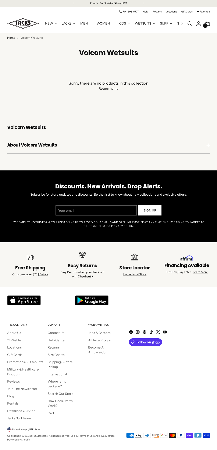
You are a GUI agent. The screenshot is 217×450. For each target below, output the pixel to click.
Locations (14, 347)
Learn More (200, 272)
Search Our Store (60, 394)
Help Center (57, 340)
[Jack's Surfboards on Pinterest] (144, 333)
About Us (14, 333)
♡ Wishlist (15, 340)
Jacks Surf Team (19, 418)
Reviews (13, 381)
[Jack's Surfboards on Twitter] (158, 333)
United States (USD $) (24, 429)
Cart (51, 413)
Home (11, 37)
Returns (54, 347)
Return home (108, 88)
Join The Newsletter (22, 389)
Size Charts (56, 355)
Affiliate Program (101, 340)
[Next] (143, 3)
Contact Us (56, 333)
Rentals (12, 403)
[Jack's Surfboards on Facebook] (131, 333)
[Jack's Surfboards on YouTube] (165, 333)
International (57, 374)
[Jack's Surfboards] (23, 23)
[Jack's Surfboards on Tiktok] (151, 333)
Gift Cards (14, 355)
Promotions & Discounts (25, 362)
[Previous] (73, 3)
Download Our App (21, 411)
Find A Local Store (134, 274)
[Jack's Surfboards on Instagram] (138, 333)
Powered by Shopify (18, 439)
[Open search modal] (189, 23)
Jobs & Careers (99, 333)
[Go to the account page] (198, 23)
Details (43, 274)
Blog (10, 396)
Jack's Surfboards (38, 435)
